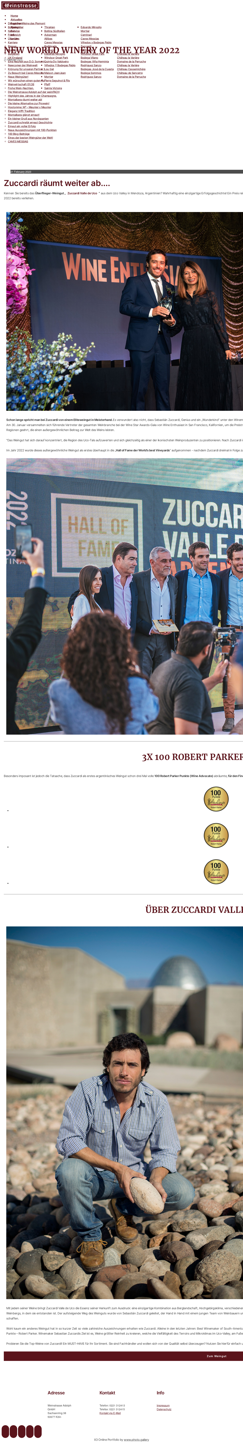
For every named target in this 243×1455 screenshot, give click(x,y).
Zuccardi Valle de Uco (82, 193)
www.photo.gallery (136, 1439)
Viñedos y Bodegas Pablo (96, 42)
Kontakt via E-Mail (110, 1413)
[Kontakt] (38, 1431)
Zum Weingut (217, 1356)
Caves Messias (53, 42)
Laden (14, 38)
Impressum (163, 1405)
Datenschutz (164, 1409)
